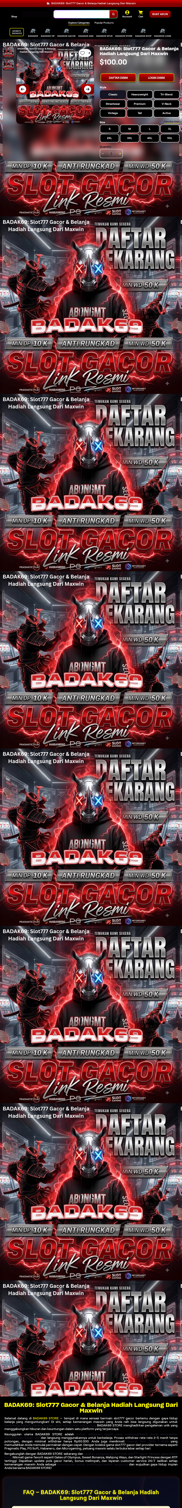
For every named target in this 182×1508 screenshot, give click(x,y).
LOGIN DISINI (156, 77)
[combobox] (82, 14)
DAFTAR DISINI (118, 77)
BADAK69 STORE (45, 1418)
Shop (14, 16)
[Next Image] (87, 89)
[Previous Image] (22, 89)
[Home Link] (35, 14)
